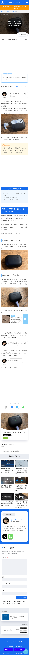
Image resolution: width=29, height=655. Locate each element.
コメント (5, 557)
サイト (4, 590)
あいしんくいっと (15, 2)
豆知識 (17, 451)
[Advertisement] (14, 56)
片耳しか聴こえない (8, 451)
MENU (26, 652)
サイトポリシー (20, 649)
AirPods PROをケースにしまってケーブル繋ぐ (14, 194)
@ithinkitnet (20, 86)
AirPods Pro (12, 444)
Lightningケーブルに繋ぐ (12, 199)
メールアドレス (6, 583)
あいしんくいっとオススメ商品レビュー (14, 6)
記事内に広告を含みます (14, 39)
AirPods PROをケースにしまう (13, 197)
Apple (13, 449)
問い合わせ (9, 649)
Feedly (10, 539)
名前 (3, 577)
